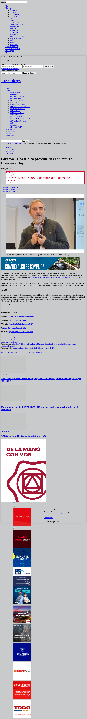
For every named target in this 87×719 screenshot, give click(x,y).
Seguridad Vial (15, 39)
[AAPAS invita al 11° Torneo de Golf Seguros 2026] (13, 429)
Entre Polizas (14, 14)
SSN (11, 41)
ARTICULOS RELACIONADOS (14, 352)
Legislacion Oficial (17, 24)
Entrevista (13, 16)
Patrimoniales (15, 26)
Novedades (10, 151)
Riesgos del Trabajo (17, 36)
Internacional (14, 22)
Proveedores (14, 32)
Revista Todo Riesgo (12, 47)
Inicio (3, 143)
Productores (14, 30)
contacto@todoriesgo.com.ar (63, 514)
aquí (18, 305)
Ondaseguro (9, 51)
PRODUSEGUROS (12, 49)
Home (7, 6)
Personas (13, 28)
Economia (13, 10)
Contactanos (48, 518)
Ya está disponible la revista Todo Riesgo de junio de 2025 (35, 348)
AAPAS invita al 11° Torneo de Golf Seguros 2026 (24, 436)
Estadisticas (14, 18)
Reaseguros (14, 34)
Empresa (13, 12)
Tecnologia (14, 45)
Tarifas (12, 43)
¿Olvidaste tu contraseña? (10, 69)
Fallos (12, 20)
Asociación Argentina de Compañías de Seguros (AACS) (49, 277)
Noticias (8, 8)
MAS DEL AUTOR (35, 352)
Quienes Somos (11, 53)
